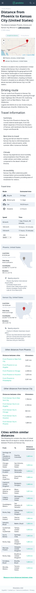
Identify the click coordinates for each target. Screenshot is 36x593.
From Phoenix (6, 9)
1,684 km (29, 562)
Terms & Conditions (22, 590)
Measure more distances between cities (18, 577)
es (34, 3)
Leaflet (23, 55)
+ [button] (3, 40)
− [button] (3, 43)
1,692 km (29, 505)
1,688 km (29, 477)
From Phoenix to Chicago (11, 371)
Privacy (32, 590)
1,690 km (29, 465)
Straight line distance (12, 35)
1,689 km (29, 456)
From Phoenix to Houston (12, 375)
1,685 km (29, 536)
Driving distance (25, 35)
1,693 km (29, 530)
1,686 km (29, 498)
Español (4, 590)
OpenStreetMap (30, 55)
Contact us (11, 590)
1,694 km (29, 549)
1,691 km (29, 491)
